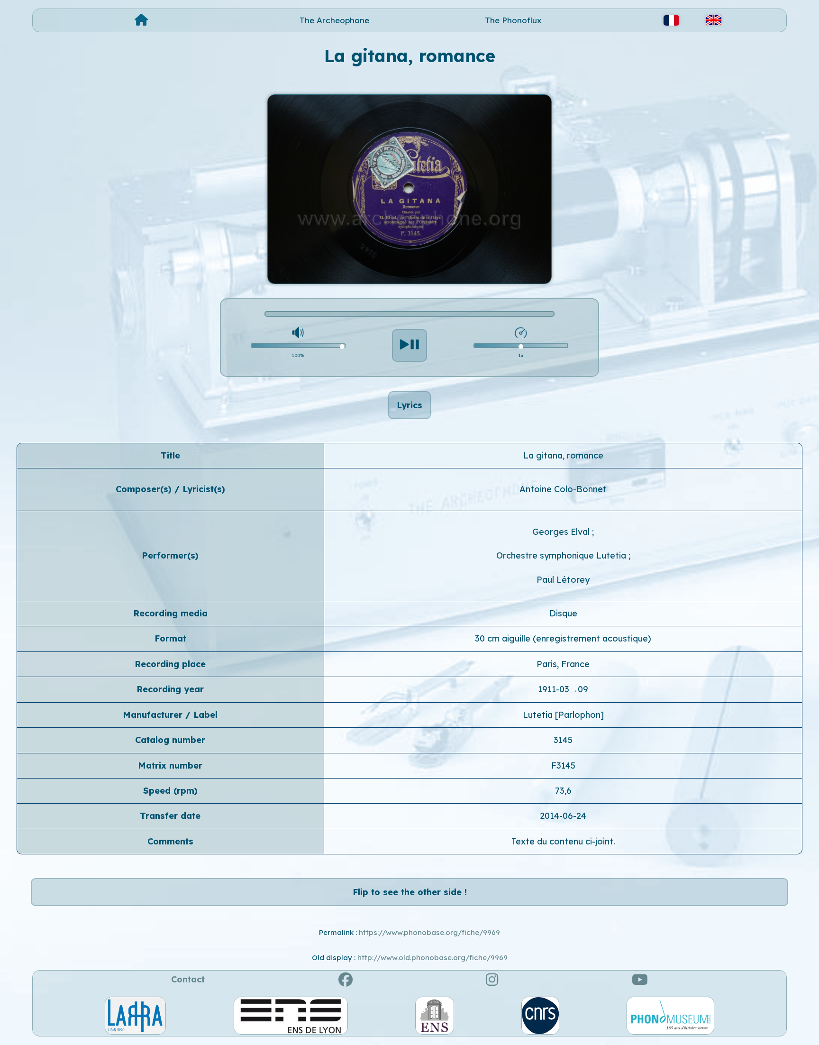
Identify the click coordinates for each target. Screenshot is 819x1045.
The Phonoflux (513, 20)
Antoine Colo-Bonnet (563, 489)
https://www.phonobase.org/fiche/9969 (429, 932)
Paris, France (563, 664)
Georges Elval (562, 531)
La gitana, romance (563, 455)
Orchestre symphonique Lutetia (562, 555)
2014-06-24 (563, 815)
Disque (563, 613)
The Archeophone (334, 20)
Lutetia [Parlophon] (563, 714)
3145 (563, 739)
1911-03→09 (563, 689)
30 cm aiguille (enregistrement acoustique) (563, 638)
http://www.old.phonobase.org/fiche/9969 (432, 957)
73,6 (563, 790)
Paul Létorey (563, 579)
